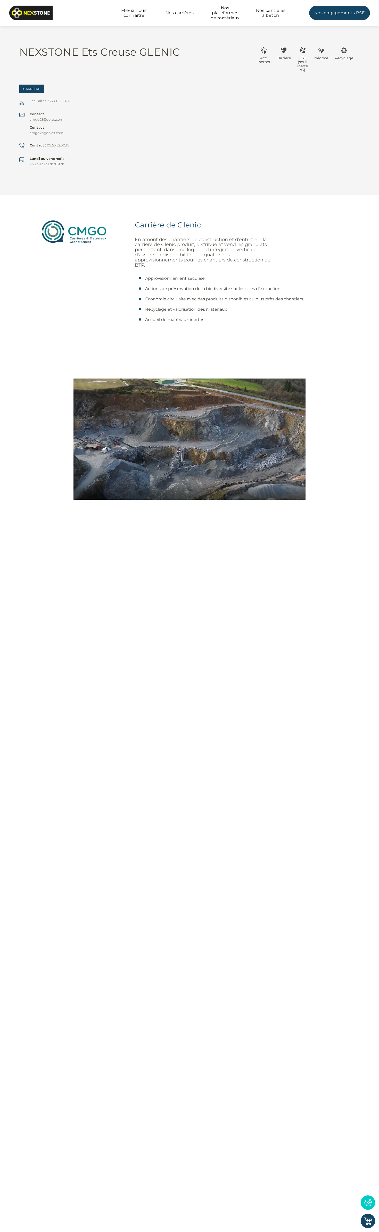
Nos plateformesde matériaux (225, 12)
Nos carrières (180, 12)
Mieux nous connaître (133, 13)
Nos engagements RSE (339, 12)
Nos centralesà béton (271, 13)
